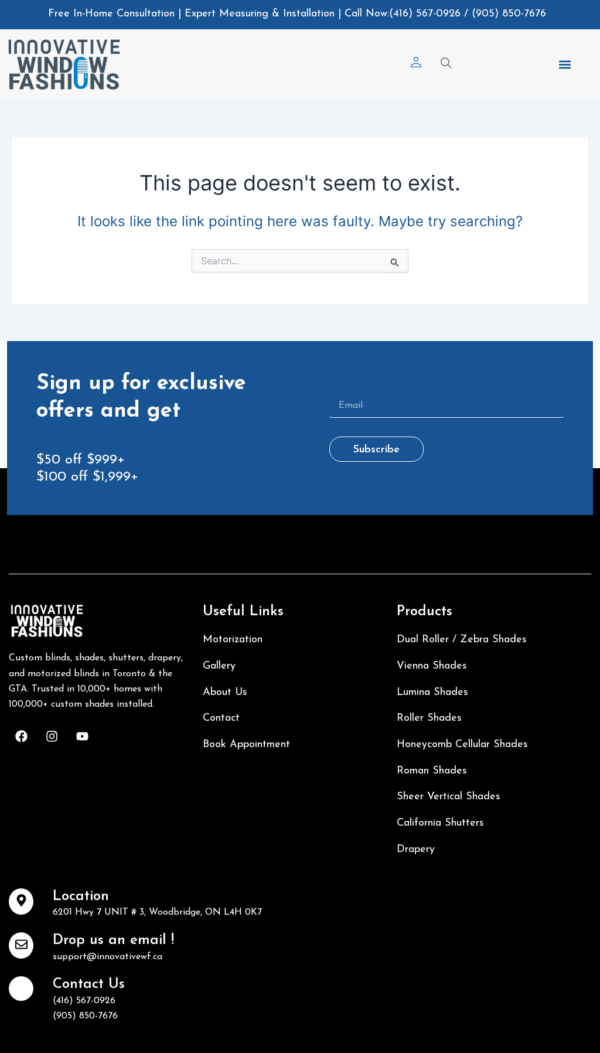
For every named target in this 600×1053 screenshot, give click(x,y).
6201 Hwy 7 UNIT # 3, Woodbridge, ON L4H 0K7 (157, 912)
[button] (564, 64)
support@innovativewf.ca (107, 957)
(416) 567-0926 (425, 14)
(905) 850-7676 (509, 14)
